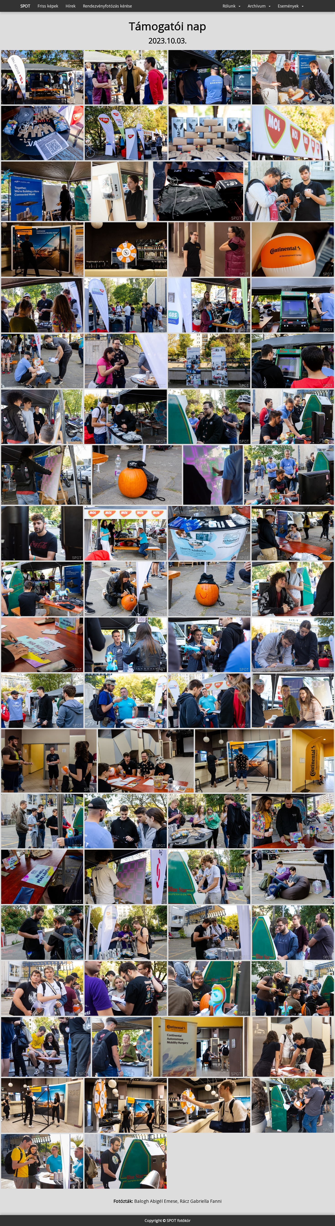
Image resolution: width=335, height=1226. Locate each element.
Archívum (257, 6)
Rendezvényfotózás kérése (107, 6)
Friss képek (48, 6)
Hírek (71, 6)
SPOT (25, 6)
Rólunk (230, 6)
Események (289, 6)
